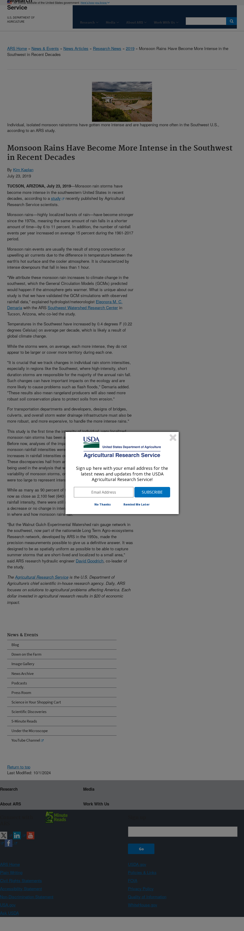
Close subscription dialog (173, 437)
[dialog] (122, 473)
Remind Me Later (136, 504)
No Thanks (102, 504)
